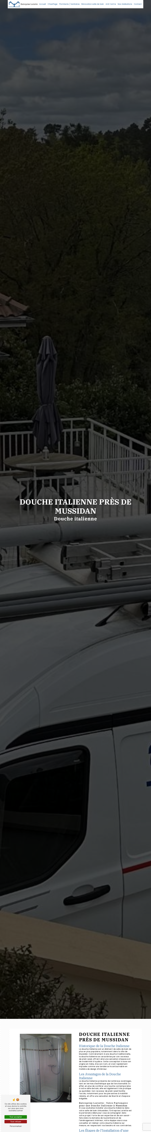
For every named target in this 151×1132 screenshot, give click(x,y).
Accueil (42, 4)
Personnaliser (16, 1126)
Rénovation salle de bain (92, 4)
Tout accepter (15, 1117)
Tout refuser (15, 1121)
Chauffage (52, 4)
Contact (138, 4)
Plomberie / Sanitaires (69, 4)
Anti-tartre (111, 4)
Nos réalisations (125, 4)
